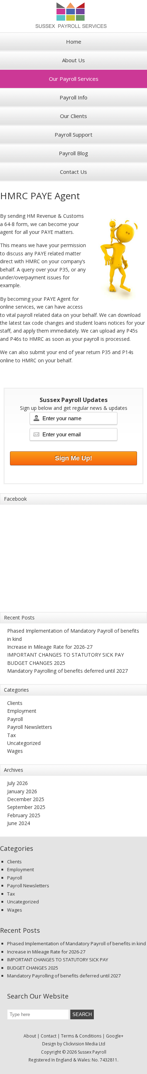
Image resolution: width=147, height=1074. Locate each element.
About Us (73, 60)
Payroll (15, 719)
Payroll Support (73, 134)
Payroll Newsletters (29, 727)
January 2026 (22, 791)
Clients (14, 703)
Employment (21, 710)
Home (73, 41)
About (30, 1036)
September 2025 (26, 807)
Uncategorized (24, 743)
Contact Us (73, 171)
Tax (11, 735)
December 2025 (25, 799)
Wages (15, 750)
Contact (48, 1036)
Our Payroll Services (73, 78)
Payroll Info (73, 97)
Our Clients (73, 115)
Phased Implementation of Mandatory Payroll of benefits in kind (76, 943)
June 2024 (18, 823)
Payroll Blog (73, 153)
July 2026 (17, 783)
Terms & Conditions (81, 1036)
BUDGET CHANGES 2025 (36, 662)
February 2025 (23, 815)
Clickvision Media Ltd (84, 1044)
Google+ (114, 1036)
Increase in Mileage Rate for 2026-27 (49, 646)
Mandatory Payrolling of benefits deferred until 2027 (67, 670)
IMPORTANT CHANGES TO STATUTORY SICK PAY (65, 654)
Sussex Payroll (73, 16)
